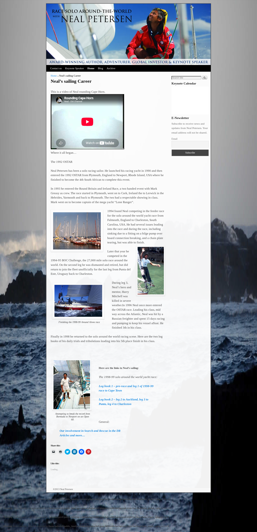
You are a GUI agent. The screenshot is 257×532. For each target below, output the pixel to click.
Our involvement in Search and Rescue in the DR (90, 430)
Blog (100, 68)
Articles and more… (72, 435)
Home (90, 68)
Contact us (56, 68)
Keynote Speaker (74, 68)
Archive (111, 68)
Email (174, 139)
